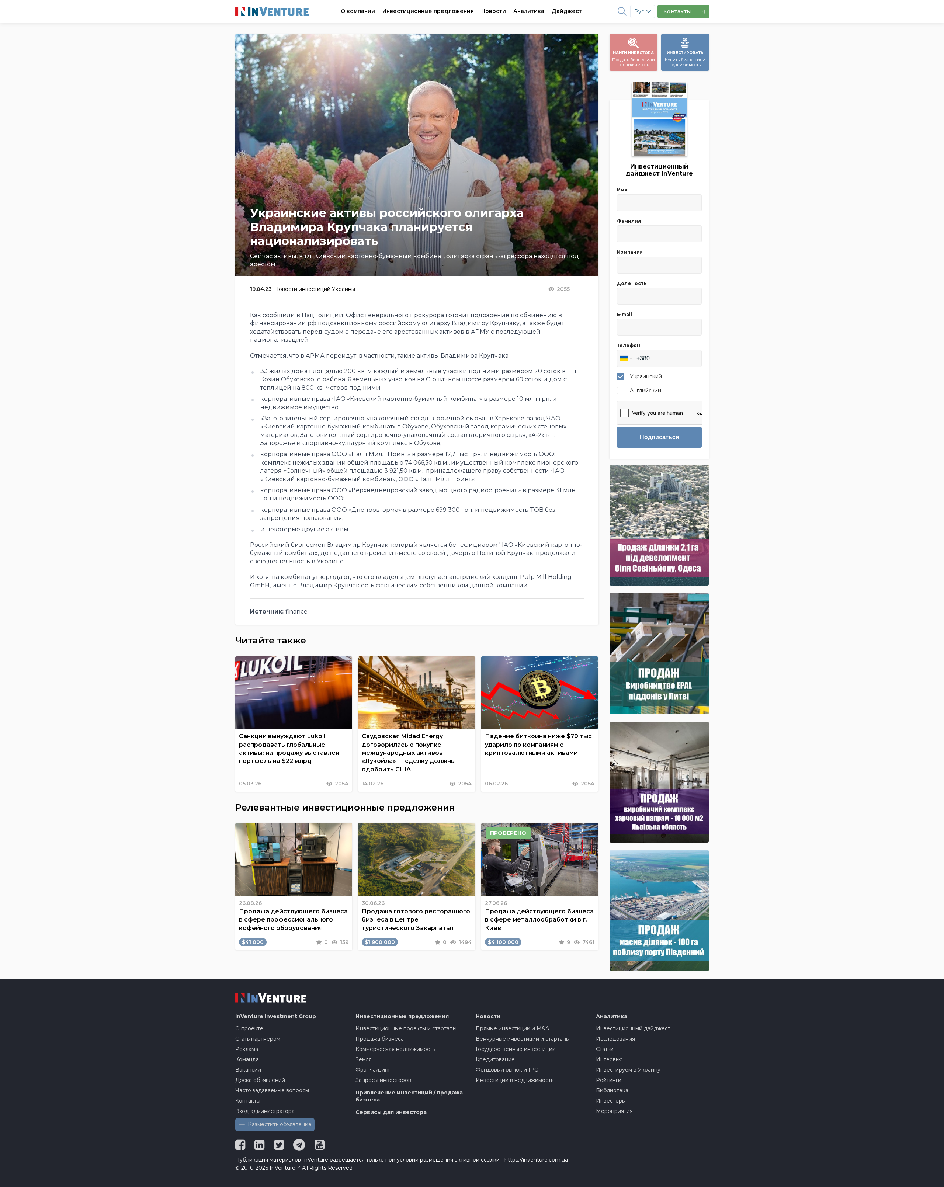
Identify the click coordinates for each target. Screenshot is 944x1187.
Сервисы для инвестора (391, 1112)
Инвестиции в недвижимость (514, 1080)
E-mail (624, 314)
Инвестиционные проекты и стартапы (406, 1028)
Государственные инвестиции (516, 1049)
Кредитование (495, 1059)
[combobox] (625, 358)
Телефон (628, 345)
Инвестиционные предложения (428, 11)
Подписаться (659, 437)
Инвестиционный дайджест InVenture (659, 170)
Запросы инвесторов (383, 1080)
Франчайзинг (373, 1069)
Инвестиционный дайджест (633, 1028)
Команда (247, 1059)
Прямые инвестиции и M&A (512, 1028)
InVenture (275, 1016)
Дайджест (567, 11)
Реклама (246, 1049)
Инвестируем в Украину (628, 1069)
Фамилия (629, 221)
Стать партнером (257, 1038)
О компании (358, 11)
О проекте (249, 1028)
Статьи (605, 1049)
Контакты (247, 1100)
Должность (632, 283)
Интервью (609, 1059)
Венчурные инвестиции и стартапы (523, 1038)
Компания (630, 252)
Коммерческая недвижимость (395, 1049)
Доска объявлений (260, 1080)
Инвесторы (611, 1100)
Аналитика (528, 11)
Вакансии (248, 1069)
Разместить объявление (280, 1124)
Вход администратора (265, 1111)
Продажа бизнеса (379, 1038)
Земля (363, 1059)
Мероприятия (614, 1111)
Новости (493, 11)
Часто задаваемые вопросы (272, 1090)
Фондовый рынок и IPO (507, 1069)
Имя (622, 189)
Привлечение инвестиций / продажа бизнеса (409, 1096)
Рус (639, 11)
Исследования (615, 1038)
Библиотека (612, 1090)
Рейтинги (608, 1080)
